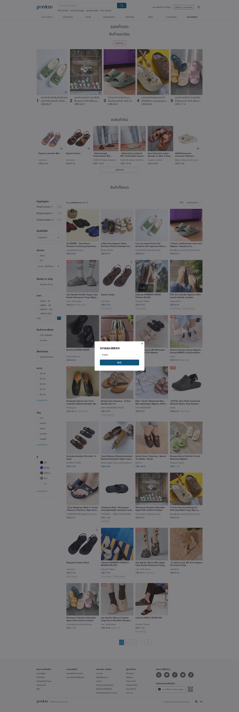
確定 (119, 362)
